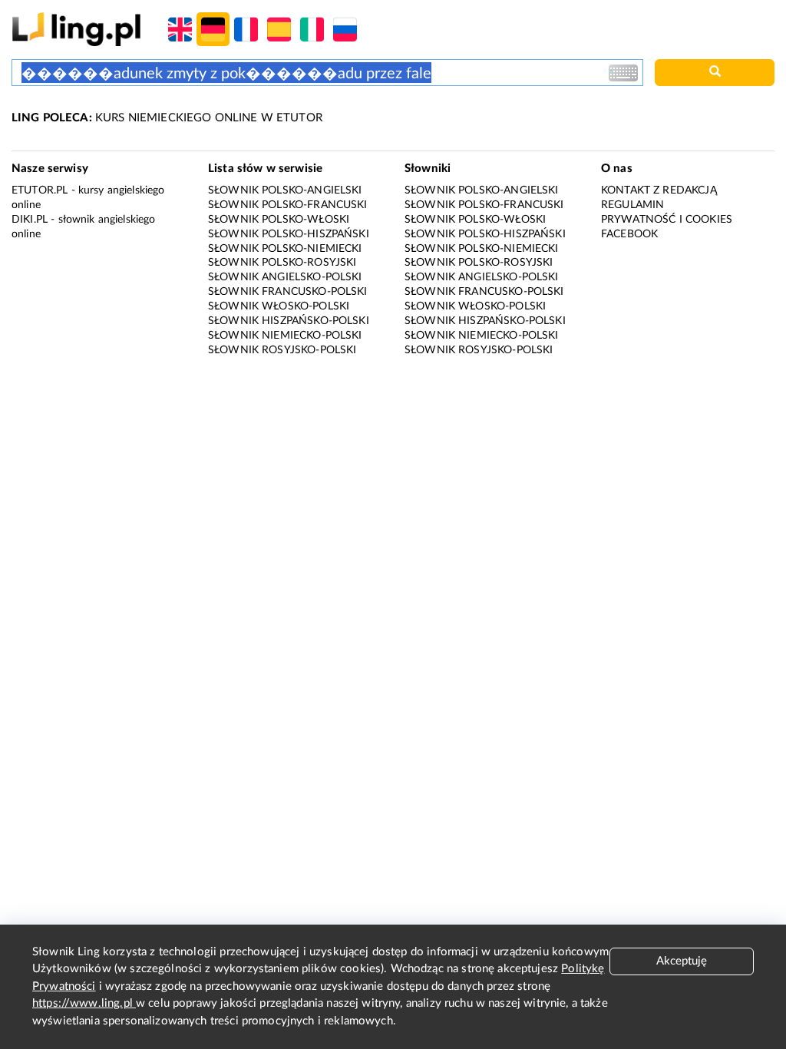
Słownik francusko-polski (288, 291)
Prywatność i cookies (666, 219)
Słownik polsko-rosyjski (282, 262)
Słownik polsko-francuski (288, 205)
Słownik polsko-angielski (285, 190)
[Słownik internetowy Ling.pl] (76, 29)
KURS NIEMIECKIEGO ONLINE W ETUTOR (167, 118)
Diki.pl (30, 219)
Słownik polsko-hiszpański (288, 234)
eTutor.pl (40, 190)
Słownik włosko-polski (278, 306)
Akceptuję (681, 961)
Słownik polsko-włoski (278, 219)
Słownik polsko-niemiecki (285, 248)
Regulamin (632, 205)
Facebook (629, 234)
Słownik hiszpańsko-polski (288, 321)
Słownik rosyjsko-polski (282, 350)
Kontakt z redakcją (659, 190)
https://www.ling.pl (84, 1003)
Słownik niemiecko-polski (285, 335)
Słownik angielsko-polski (285, 277)
